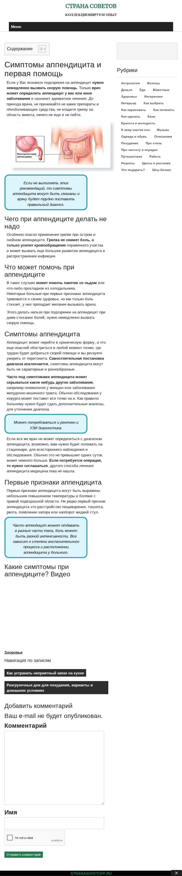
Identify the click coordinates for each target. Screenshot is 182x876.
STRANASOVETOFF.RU (91, 873)
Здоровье (13, 652)
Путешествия (131, 156)
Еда (142, 90)
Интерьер (128, 103)
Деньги (126, 90)
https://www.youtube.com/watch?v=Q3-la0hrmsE (41, 581)
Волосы (153, 83)
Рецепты (128, 163)
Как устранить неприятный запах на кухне (45, 673)
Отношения (163, 136)
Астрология (130, 83)
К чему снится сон (135, 130)
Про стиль (154, 143)
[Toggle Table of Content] (40, 49)
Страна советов (91, 6)
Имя (10, 812)
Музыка (163, 130)
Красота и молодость (138, 123)
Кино (151, 116)
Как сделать (130, 116)
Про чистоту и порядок (139, 150)
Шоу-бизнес (161, 170)
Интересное (153, 96)
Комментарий (25, 725)
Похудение (129, 143)
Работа (154, 156)
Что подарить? (133, 170)
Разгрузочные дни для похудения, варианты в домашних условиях (50, 687)
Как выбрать (154, 103)
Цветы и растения (156, 163)
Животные (161, 90)
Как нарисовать (133, 110)
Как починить (163, 110)
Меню (16, 26)
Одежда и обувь (134, 136)
